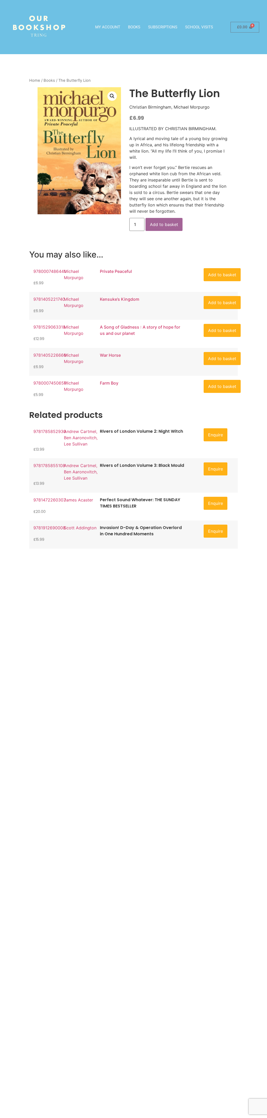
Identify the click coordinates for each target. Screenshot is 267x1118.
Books (134, 27)
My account (107, 27)
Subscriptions (162, 27)
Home (34, 80)
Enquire (215, 434)
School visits (199, 27)
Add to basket (164, 224)
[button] (112, 96)
